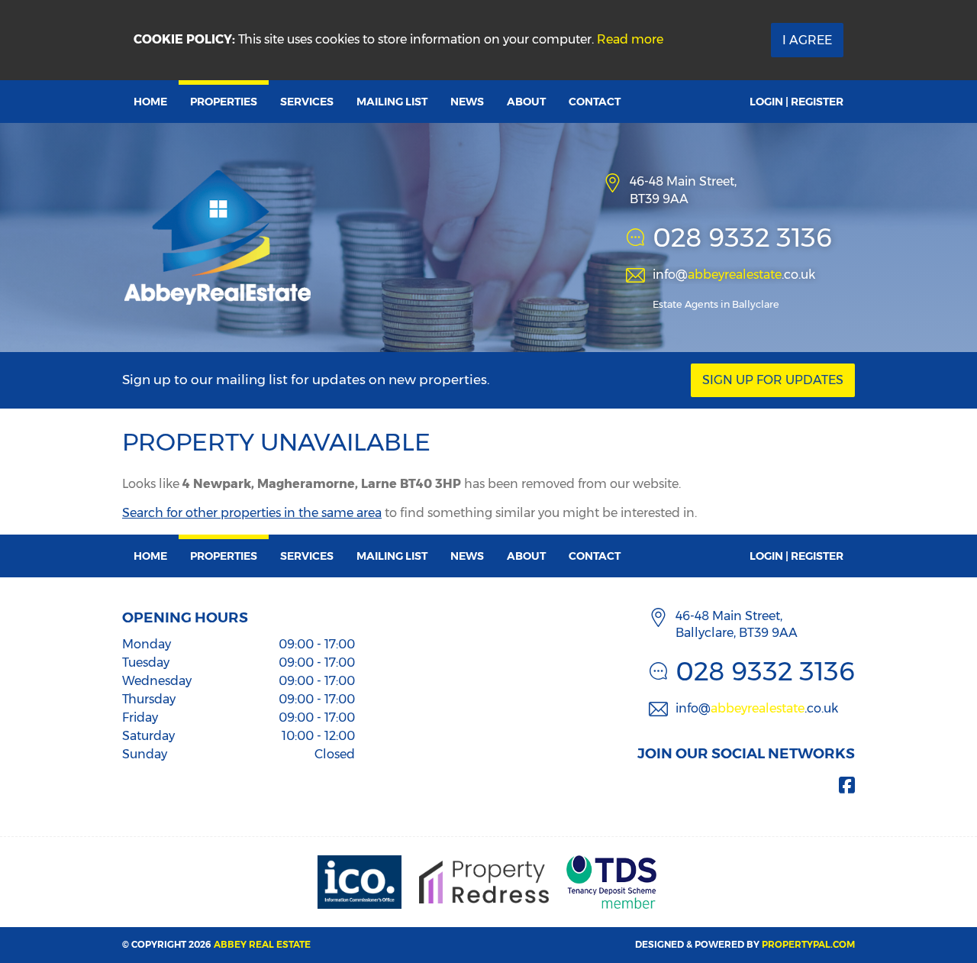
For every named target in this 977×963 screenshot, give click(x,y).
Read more (630, 39)
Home (150, 101)
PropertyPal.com (808, 944)
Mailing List (391, 101)
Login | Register (796, 101)
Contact (595, 101)
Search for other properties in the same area (252, 513)
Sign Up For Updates (772, 380)
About (526, 101)
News (467, 101)
